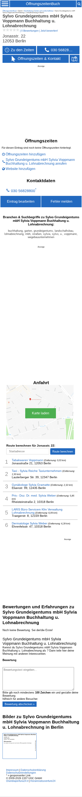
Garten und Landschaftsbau (43, 11)
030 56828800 (23, 191)
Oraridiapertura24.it (17, 780)
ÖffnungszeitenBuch (43, 4)
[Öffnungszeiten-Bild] (20, 757)
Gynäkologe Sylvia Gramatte (31, 484)
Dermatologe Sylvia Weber (29, 523)
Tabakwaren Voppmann (27, 460)
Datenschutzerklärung (33, 770)
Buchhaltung (28, 11)
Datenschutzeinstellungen (21, 772)
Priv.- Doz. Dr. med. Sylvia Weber (34, 495)
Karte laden (40, 413)
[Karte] (74, 59)
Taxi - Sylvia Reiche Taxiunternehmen (37, 471)
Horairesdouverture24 (43, 780)
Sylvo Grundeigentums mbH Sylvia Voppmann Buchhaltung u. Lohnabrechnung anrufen (40, 161)
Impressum (12, 770)
